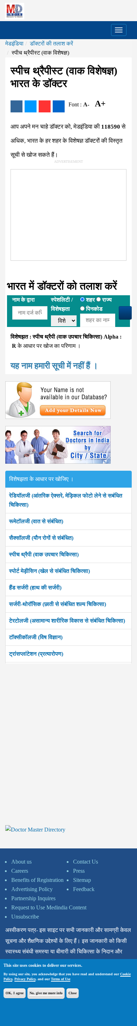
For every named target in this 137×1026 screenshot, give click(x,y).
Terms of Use (60, 979)
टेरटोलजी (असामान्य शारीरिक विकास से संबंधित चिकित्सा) (67, 621)
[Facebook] (16, 106)
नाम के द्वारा (23, 300)
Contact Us (85, 862)
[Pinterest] (45, 106)
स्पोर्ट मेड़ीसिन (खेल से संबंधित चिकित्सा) (49, 571)
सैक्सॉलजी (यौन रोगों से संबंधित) (41, 538)
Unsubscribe (25, 917)
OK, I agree (15, 993)
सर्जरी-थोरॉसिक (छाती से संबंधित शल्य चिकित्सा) (57, 604)
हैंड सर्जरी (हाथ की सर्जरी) (35, 588)
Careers (19, 871)
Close (72, 993)
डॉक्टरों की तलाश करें (51, 44)
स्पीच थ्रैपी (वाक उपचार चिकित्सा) (44, 554)
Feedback (83, 889)
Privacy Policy (24, 979)
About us (21, 862)
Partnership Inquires (33, 898)
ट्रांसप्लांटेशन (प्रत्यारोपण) (36, 654)
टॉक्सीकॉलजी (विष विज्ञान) (36, 637)
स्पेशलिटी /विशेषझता (62, 304)
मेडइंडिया (14, 44)
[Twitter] (31, 106)
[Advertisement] (63, 213)
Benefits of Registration (37, 880)
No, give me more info (46, 993)
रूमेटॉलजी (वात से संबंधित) (36, 521)
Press (79, 871)
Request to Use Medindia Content (48, 907)
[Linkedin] (59, 106)
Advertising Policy (32, 889)
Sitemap (82, 880)
